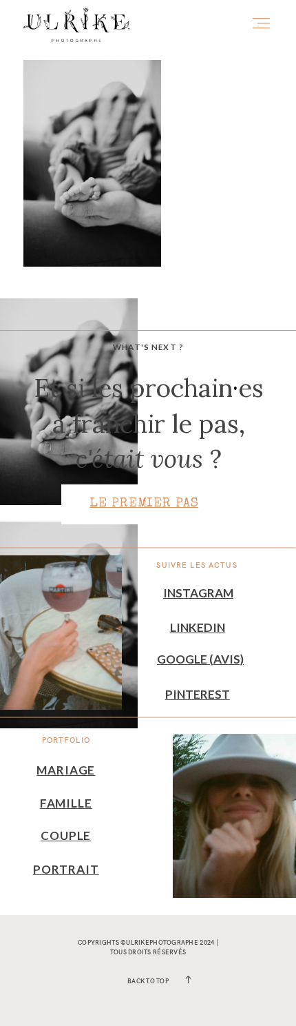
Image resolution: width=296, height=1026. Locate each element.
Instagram (198, 593)
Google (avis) (200, 659)
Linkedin (197, 627)
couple (66, 835)
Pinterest (197, 694)
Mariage (65, 770)
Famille (66, 803)
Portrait (66, 869)
